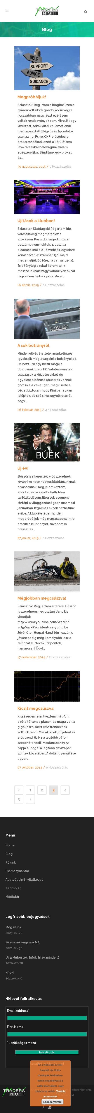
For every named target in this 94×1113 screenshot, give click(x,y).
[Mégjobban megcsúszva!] (47, 571)
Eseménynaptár (17, 871)
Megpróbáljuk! (31, 97)
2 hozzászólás (59, 657)
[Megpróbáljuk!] (47, 68)
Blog (9, 854)
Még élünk (13, 927)
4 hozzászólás (55, 410)
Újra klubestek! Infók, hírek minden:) (32, 957)
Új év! (22, 468)
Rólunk (10, 862)
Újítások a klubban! (36, 220)
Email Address (18, 1010)
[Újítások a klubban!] (47, 197)
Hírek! (9, 972)
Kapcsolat (13, 888)
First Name (15, 1027)
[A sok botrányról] (47, 319)
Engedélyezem (52, 1102)
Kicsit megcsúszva (35, 708)
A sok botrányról (33, 345)
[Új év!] (47, 442)
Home (9, 845)
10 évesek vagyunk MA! (22, 942)
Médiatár (12, 897)
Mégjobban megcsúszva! (41, 598)
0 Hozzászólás (60, 166)
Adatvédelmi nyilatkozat (24, 879)
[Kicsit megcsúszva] (47, 686)
